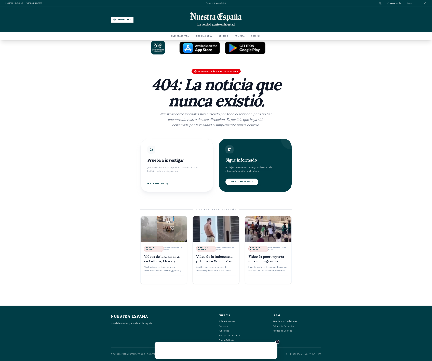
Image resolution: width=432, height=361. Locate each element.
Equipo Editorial (226, 340)
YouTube (310, 354)
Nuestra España (180, 36)
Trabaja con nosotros (34, 3)
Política (240, 36)
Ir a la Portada (156, 183)
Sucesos (256, 36)
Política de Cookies (282, 331)
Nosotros (8, 3)
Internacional (203, 36)
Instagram (296, 354)
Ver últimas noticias (242, 182)
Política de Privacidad (283, 326)
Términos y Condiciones (285, 321)
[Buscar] (425, 3)
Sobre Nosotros (227, 321)
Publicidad (19, 3)
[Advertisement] (216, 350)
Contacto (223, 326)
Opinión (223, 36)
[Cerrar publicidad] (277, 342)
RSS (319, 354)
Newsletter (124, 19)
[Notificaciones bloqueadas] (380, 3)
